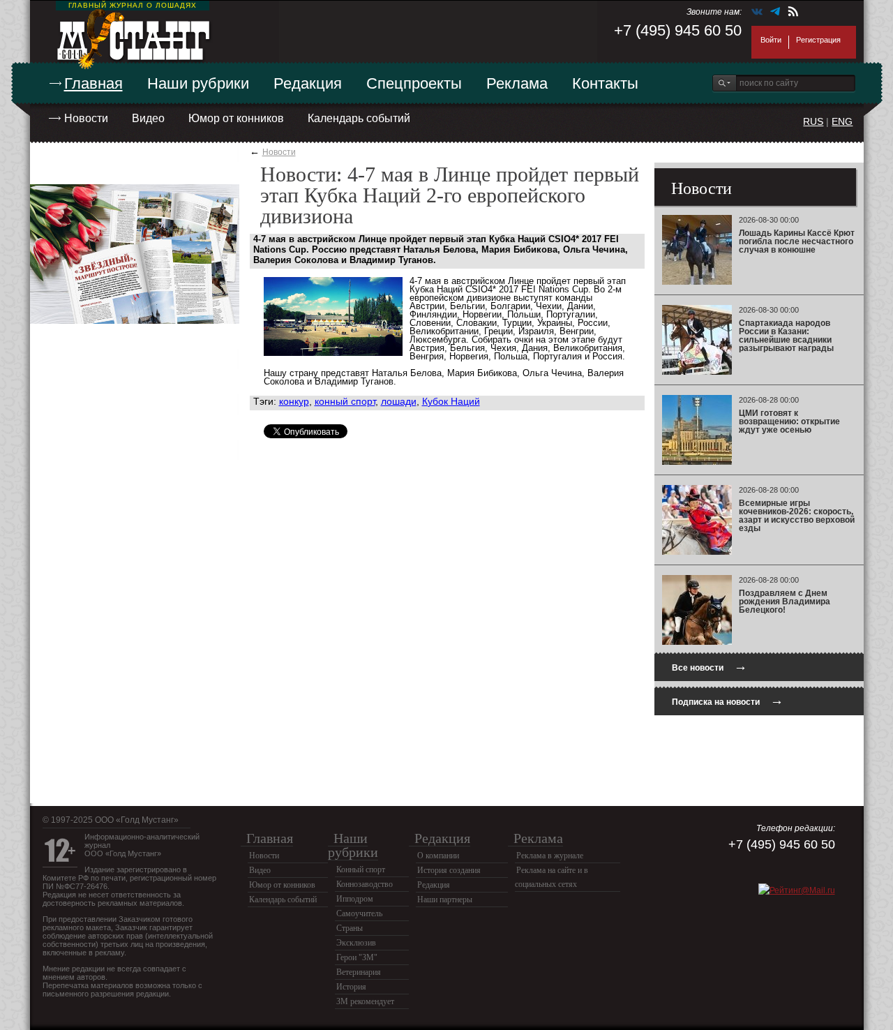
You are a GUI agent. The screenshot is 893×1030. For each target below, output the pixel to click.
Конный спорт (360, 869)
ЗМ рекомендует (365, 1001)
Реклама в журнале (549, 855)
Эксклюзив (356, 943)
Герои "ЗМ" (356, 957)
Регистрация (818, 40)
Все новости (709, 666)
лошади (399, 401)
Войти (770, 40)
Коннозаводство (364, 884)
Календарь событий (359, 118)
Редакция (307, 83)
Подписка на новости (727, 700)
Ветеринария (358, 972)
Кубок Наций (451, 401)
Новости (86, 118)
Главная (93, 83)
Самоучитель (359, 913)
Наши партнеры (444, 899)
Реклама (517, 83)
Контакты (605, 83)
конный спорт (345, 401)
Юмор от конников (236, 118)
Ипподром (354, 899)
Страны (349, 928)
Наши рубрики (198, 83)
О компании (438, 855)
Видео (148, 118)
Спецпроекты (414, 83)
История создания (449, 870)
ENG (842, 121)
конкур (294, 401)
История (351, 987)
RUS (813, 121)
